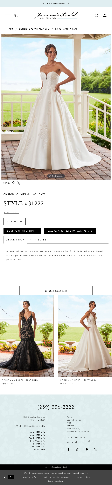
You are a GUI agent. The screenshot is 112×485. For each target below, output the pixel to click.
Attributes (38, 239)
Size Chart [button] (11, 212)
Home (10, 29)
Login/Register (74, 420)
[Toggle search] (97, 15)
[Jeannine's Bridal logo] (56, 15)
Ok (11, 477)
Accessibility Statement (78, 431)
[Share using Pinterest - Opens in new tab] (13, 182)
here (61, 481)
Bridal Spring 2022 (66, 29)
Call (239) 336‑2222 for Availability (70, 231)
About (69, 417)
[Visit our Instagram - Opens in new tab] (77, 449)
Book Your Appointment (22, 231)
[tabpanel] (56, 107)
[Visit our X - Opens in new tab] (95, 449)
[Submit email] (89, 441)
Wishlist (70, 423)
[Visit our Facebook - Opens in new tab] (68, 449)
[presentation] (27, 336)
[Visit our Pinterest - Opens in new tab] (86, 449)
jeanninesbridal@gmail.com (30, 426)
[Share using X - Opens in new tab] (18, 182)
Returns (70, 426)
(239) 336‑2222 (56, 407)
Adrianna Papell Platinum (34, 29)
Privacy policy (73, 428)
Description (15, 239)
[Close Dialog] (4, 477)
